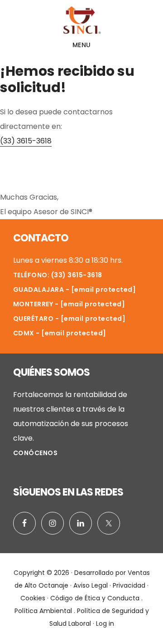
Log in (105, 623)
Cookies (32, 598)
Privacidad (129, 585)
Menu (81, 44)
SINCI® (81, 20)
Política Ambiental (43, 610)
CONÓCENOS (35, 452)
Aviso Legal (90, 585)
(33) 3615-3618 (26, 141)
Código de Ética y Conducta (94, 598)
